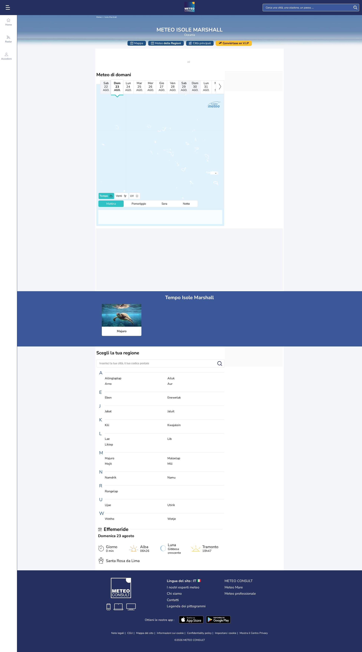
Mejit (108, 464)
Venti (119, 196)
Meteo (99, 17)
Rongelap (111, 491)
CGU (130, 633)
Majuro (109, 458)
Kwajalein (174, 425)
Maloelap (173, 458)
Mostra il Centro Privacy (254, 633)
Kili (107, 425)
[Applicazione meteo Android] (218, 620)
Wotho (109, 519)
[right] (220, 87)
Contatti (173, 600)
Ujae (108, 505)
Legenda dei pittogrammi (186, 606)
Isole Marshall (110, 17)
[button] (210, 173)
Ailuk (171, 378)
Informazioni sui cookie (170, 633)
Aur (170, 384)
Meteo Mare (234, 587)
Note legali (117, 633)
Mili (170, 464)
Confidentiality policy (199, 633)
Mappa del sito (144, 633)
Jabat (108, 411)
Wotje (171, 519)
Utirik (171, 505)
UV (132, 196)
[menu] (8, 8)
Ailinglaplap (113, 378)
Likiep (109, 444)
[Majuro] (210, 173)
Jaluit (170, 411)
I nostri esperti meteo (183, 587)
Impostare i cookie (225, 633)
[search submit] (355, 7)
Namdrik (110, 477)
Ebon (108, 397)
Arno (108, 384)
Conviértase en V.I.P (236, 43)
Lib (169, 439)
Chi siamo (174, 593)
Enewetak (174, 397)
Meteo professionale (240, 593)
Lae (107, 439)
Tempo (104, 196)
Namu (171, 477)
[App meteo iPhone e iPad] (191, 620)
